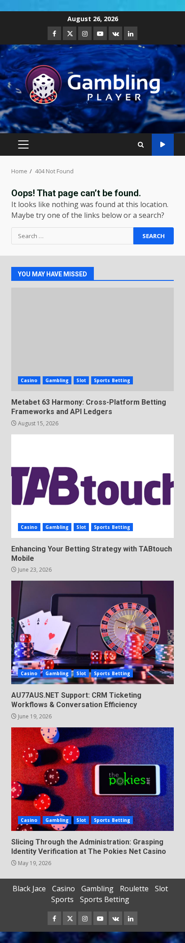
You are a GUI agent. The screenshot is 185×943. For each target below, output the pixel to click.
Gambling (57, 380)
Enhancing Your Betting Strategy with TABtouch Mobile (92, 486)
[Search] (141, 144)
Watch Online (163, 145)
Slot (81, 380)
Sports (62, 899)
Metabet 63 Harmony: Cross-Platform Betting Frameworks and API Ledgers (92, 339)
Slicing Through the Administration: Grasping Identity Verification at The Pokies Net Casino (92, 779)
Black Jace (29, 888)
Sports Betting (112, 380)
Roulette (134, 888)
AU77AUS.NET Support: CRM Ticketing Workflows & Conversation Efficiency (92, 632)
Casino (29, 380)
